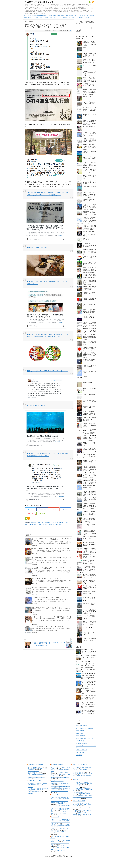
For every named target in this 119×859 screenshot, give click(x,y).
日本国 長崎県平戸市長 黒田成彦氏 (85, 738)
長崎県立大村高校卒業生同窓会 (39, 2)
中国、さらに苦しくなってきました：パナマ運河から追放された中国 (51, 617)
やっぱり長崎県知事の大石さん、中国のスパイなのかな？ (48, 627)
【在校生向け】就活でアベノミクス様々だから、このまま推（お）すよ (47, 371)
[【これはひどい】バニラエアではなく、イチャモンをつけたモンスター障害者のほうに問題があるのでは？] (28, 571)
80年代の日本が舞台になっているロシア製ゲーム (46, 607)
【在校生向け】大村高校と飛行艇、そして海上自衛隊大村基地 (89, 499)
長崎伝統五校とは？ (27, 17)
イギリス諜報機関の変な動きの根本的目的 (37, 774)
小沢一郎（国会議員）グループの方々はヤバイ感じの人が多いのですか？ (89, 582)
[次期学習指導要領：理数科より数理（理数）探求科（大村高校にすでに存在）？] (28, 561)
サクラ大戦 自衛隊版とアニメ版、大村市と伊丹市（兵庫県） (89, 617)
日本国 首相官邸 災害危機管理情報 (85, 728)
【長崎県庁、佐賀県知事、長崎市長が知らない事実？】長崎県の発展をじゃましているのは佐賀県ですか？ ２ (86, 506)
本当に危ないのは (87, 382)
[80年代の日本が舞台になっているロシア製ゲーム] (28, 611)
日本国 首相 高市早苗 (81, 725)
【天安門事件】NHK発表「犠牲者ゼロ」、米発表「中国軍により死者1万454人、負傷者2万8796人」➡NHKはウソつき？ (86, 569)
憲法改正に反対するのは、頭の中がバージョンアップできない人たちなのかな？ (89, 562)
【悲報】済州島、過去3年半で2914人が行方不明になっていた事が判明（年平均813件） (82, 793)
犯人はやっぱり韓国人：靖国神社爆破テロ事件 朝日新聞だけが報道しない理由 (89, 413)
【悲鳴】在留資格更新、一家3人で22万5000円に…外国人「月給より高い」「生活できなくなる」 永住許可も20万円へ (60, 802)
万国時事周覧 (79, 755)
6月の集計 (30, 793)
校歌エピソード (64, 15)
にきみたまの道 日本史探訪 (36, 764)
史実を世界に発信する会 (35, 781)
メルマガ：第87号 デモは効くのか (58, 845)
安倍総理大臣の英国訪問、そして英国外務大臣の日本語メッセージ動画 (89, 576)
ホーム (24, 15)
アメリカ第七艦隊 (80, 752)
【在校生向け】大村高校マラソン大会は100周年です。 (46, 524)
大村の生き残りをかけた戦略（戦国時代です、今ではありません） (89, 55)
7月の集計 (30, 787)
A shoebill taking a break (79, 812)
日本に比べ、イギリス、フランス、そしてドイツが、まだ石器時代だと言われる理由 (88, 663)
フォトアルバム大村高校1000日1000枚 (65, 17)
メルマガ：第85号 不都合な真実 (58, 850)
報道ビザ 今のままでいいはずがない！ (59, 772)
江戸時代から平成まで (44, 17)
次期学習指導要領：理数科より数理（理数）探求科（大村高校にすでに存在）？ (51, 558)
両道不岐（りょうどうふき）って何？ (77, 15)
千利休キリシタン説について (34, 773)
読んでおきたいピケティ (89, 627)
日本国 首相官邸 (80, 730)
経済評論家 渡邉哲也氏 (82, 743)
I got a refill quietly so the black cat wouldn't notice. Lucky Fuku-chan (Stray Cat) (82, 804)
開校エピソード (56, 15)
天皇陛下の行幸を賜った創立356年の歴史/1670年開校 (40, 15)
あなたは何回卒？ (91, 15)
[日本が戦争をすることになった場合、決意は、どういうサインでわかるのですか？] (28, 542)
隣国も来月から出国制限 (78, 772)
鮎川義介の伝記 (31, 772)
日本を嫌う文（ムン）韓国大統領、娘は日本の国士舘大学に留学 (89, 587)
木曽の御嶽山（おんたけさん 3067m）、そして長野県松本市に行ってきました (88, 651)
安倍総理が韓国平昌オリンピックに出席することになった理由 (89, 544)
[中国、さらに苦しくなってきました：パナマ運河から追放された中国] (28, 620)
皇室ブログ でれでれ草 (57, 781)
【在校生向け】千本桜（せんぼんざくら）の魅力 (46, 597)
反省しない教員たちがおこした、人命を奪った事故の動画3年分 (88, 669)
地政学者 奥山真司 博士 (82, 740)
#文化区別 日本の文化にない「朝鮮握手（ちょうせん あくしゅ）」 (89, 245)
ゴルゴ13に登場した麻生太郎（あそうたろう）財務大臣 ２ (89, 402)
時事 (70, 30)
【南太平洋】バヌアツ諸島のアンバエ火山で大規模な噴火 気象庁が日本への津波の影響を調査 (60, 825)
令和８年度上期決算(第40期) (34, 791)
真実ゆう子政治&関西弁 (79, 801)
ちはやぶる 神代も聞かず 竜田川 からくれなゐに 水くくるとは (90, 171)
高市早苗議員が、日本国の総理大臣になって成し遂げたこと (88, 657)
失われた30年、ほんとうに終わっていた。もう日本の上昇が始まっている (89, 61)
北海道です (86, 47)
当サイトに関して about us (82, 17)
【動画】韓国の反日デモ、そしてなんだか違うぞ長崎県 (89, 456)
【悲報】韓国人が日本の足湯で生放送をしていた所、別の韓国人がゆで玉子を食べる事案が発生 (82, 789)
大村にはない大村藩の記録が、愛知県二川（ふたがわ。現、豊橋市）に (89, 288)
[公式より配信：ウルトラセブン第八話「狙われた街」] (28, 582)
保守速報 (75, 779)
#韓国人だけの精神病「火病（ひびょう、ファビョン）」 (89, 177)
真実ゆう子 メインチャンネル (80, 764)
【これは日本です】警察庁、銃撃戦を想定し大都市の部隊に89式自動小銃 (89, 276)
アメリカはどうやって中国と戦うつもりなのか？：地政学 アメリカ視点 (89, 623)
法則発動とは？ (87, 377)
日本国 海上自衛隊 (80, 735)
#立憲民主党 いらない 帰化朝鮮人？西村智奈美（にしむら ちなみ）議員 (89, 213)
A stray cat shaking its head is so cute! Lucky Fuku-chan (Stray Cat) (82, 807)
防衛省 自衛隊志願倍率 (89, 394)
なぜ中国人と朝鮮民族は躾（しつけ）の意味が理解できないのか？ (50, 588)
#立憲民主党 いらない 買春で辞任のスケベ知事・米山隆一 (89, 556)
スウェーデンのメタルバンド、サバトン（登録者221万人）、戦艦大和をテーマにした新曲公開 (89, 611)
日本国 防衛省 (79, 733)
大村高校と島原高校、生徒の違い (36, 405)
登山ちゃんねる (55, 817)
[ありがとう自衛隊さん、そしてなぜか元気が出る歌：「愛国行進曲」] (28, 552)
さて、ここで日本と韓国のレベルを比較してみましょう (89, 318)
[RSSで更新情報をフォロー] (93, 2)
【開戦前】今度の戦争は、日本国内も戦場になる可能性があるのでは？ (89, 140)
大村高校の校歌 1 (87, 96)
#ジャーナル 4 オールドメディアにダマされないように (89, 599)
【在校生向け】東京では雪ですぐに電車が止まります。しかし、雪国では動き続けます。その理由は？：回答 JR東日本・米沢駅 (86, 220)
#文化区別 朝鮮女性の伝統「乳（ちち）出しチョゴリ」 (89, 85)
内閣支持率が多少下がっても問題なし (81, 769)
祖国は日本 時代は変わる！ (58, 764)
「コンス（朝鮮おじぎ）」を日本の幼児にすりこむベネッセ (89, 263)
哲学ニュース (54, 795)
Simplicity (64, 855)
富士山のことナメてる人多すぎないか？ (59, 828)
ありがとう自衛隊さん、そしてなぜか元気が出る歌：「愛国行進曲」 (51, 548)
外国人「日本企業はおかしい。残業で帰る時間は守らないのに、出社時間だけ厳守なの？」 (60, 809)
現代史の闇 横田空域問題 (33, 771)
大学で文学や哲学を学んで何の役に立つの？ (60, 805)
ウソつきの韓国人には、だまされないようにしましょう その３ (89, 182)
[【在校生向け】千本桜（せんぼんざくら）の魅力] (28, 601)
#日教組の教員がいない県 (89, 186)
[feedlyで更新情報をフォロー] (90, 2)
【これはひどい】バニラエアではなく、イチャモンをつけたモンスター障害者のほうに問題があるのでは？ (51, 568)
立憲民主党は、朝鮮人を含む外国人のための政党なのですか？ (89, 343)
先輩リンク (52, 17)
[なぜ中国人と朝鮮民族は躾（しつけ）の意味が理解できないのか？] (28, 591)
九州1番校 (35, 17)
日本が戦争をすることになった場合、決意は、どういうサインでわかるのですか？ (51, 539)
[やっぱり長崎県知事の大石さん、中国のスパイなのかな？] (28, 630)
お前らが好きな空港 (55, 830)
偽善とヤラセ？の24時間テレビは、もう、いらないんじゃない (89, 444)
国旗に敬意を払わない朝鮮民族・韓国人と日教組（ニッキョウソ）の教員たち (89, 349)
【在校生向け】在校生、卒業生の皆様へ (38, 247)
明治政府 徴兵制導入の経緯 (34, 767)
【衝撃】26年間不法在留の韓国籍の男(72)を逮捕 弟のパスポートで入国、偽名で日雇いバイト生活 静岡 (82, 783)
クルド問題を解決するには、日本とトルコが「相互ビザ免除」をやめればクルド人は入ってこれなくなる (82, 797)
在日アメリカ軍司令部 (81, 750)
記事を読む (34, 545)
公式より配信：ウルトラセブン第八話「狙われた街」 (47, 578)
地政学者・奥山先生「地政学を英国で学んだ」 (59, 837)
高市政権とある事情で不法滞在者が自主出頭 (82, 773)
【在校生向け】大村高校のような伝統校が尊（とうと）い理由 (89, 419)
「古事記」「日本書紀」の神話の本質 (36, 777)
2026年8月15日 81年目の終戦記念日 (59, 791)
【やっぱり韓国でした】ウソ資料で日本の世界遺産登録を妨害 (89, 425)
